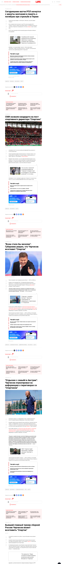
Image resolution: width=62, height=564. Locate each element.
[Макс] (17, 87)
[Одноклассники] (23, 87)
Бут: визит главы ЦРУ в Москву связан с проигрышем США (35, 231)
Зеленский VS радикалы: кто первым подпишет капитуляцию (23, 231)
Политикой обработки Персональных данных (23, 4)
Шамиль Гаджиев (12, 77)
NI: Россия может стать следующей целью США (34, 512)
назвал (34, 309)
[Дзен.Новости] (14, 87)
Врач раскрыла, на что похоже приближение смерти (11, 231)
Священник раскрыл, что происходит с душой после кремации (22, 108)
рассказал (32, 285)
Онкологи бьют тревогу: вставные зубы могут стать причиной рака (35, 104)
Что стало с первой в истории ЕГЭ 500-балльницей (35, 236)
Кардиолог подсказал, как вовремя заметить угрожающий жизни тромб (22, 516)
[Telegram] (19, 87)
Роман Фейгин (11, 485)
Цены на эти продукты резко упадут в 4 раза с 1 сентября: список (35, 108)
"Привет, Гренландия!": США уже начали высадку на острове (23, 367)
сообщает (29, 26)
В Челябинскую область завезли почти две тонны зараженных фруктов (22, 104)
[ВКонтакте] (21, 87)
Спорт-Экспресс (25, 156)
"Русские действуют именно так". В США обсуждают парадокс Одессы (11, 104)
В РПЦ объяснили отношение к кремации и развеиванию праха (11, 108)
